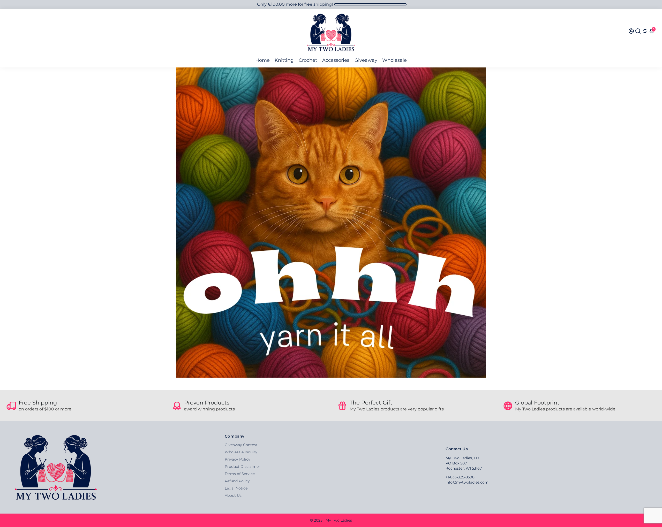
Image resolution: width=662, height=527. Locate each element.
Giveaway (366, 60)
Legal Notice (236, 488)
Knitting (284, 60)
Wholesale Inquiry (241, 452)
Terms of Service (240, 474)
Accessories (335, 60)
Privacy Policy (237, 459)
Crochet (308, 60)
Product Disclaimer (242, 466)
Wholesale (394, 60)
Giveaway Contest (241, 445)
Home (262, 60)
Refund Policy (237, 481)
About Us (233, 495)
